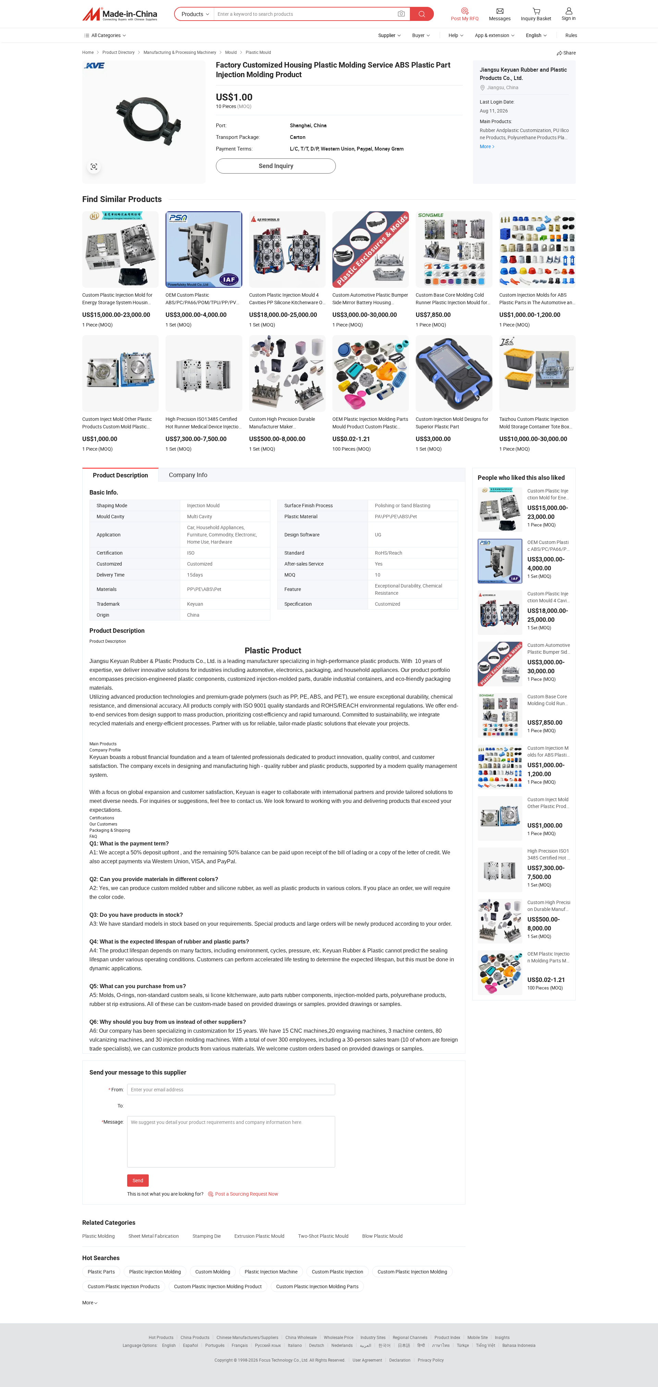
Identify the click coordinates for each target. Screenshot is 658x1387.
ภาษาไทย (441, 1345)
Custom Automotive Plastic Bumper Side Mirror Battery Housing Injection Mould (548, 648)
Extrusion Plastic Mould (259, 1236)
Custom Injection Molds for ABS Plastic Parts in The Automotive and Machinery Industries (548, 751)
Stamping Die (207, 1236)
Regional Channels (410, 1337)
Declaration (400, 1360)
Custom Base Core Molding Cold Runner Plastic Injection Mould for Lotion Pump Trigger (548, 700)
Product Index (447, 1337)
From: (116, 1089)
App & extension (492, 35)
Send (138, 1180)
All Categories (106, 35)
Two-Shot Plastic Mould (323, 1236)
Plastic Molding (98, 1236)
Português (214, 1345)
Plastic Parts (101, 1271)
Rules (571, 35)
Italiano (295, 1345)
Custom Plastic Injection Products (124, 1286)
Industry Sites (373, 1337)
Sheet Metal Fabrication (154, 1236)
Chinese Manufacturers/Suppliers (247, 1337)
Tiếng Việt (485, 1345)
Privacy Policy (431, 1360)
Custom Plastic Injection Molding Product (218, 1286)
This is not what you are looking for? (165, 1193)
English (169, 1345)
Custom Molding (212, 1271)
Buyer (418, 35)
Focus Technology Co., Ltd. (284, 1360)
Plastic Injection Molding (155, 1271)
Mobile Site (477, 1337)
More (485, 146)
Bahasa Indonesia (519, 1345)
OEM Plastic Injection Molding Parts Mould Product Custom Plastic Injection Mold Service (548, 957)
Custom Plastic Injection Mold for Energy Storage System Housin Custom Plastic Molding (548, 494)
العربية (365, 1345)
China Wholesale (301, 1337)
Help (453, 35)
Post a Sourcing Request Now (243, 1193)
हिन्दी (421, 1345)
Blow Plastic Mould (382, 1236)
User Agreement (367, 1360)
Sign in (569, 18)
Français (240, 1345)
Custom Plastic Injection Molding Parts (317, 1286)
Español (190, 1345)
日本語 (404, 1345)
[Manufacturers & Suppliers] (119, 14)
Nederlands (342, 1345)
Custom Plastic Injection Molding (412, 1271)
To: (121, 1105)
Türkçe (463, 1345)
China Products (195, 1337)
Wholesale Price (338, 1337)
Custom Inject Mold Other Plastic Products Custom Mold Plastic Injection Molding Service (548, 803)
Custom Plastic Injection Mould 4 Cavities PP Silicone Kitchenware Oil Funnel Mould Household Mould (548, 597)
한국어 (384, 1345)
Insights (502, 1337)
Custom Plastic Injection (337, 1271)
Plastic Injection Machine (271, 1271)
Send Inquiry (276, 165)
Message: (112, 1121)
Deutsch (316, 1345)
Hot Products (161, 1337)
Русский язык (268, 1345)
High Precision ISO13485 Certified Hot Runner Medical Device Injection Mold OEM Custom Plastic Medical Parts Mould (548, 854)
